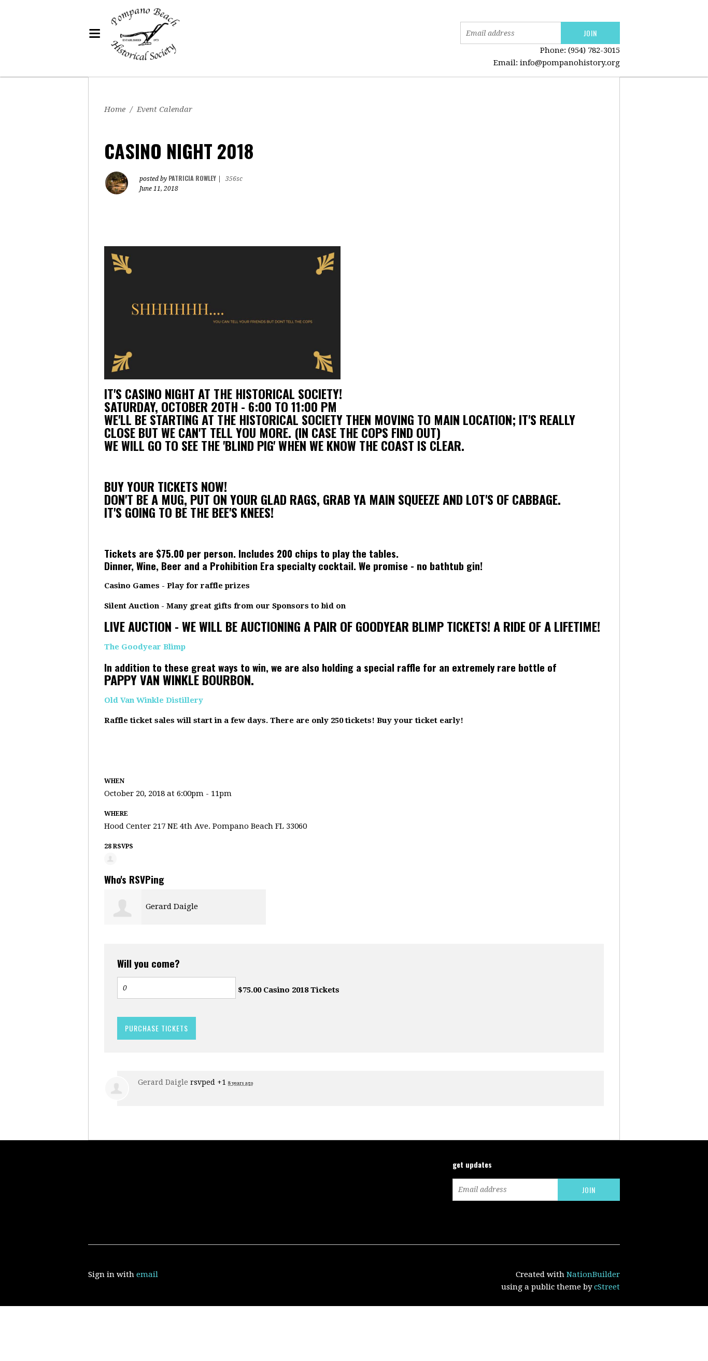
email (147, 1274)
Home (114, 109)
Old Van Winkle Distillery (153, 700)
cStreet (607, 1287)
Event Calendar (164, 109)
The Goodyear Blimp (145, 646)
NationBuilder (593, 1274)
